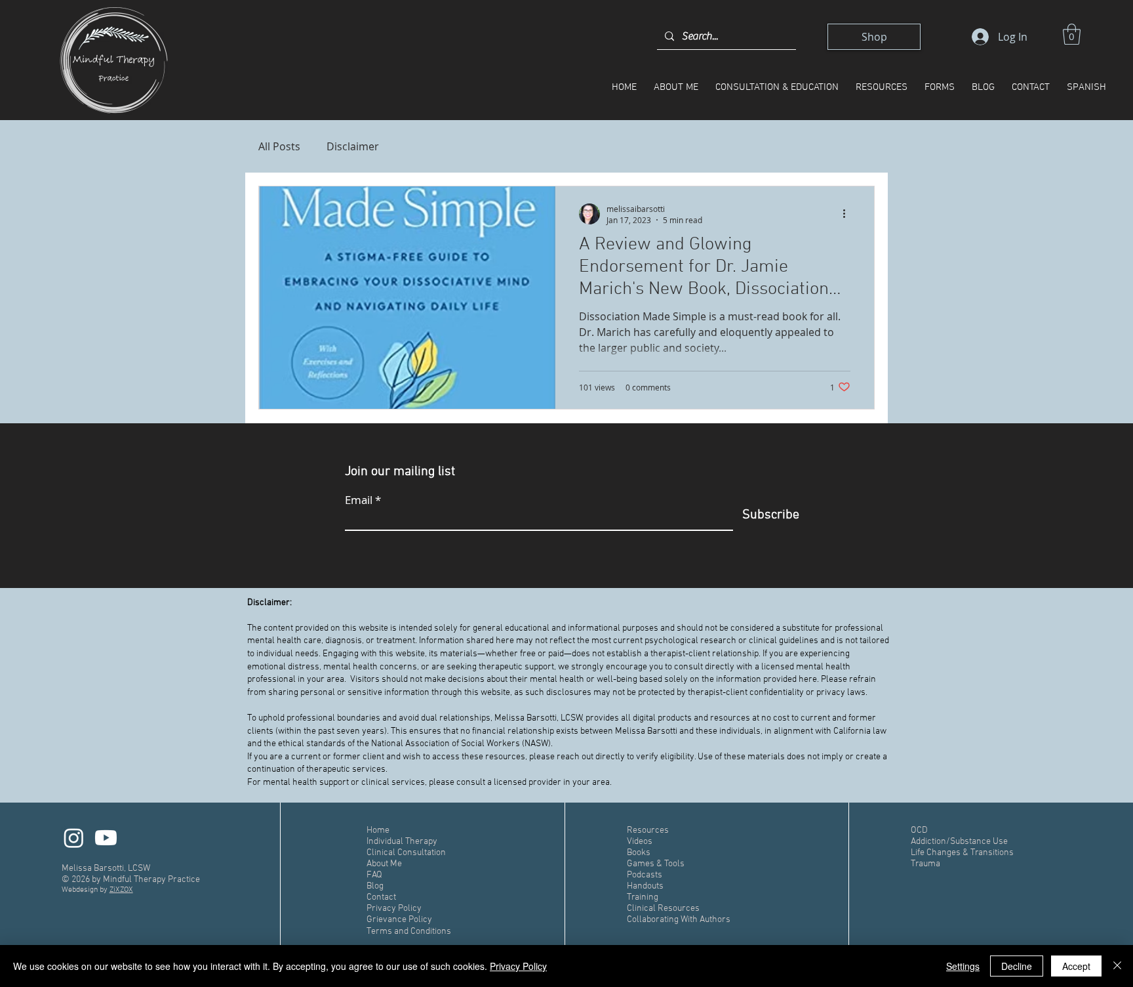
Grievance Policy (400, 919)
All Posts (279, 146)
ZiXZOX (121, 889)
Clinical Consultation (406, 852)
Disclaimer (353, 146)
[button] (1072, 34)
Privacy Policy (518, 966)
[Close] (1117, 966)
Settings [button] (963, 966)
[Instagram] (74, 837)
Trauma (925, 864)
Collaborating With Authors (678, 919)
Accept (1076, 966)
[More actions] (848, 214)
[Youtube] (106, 837)
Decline (1016, 966)
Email (358, 499)
